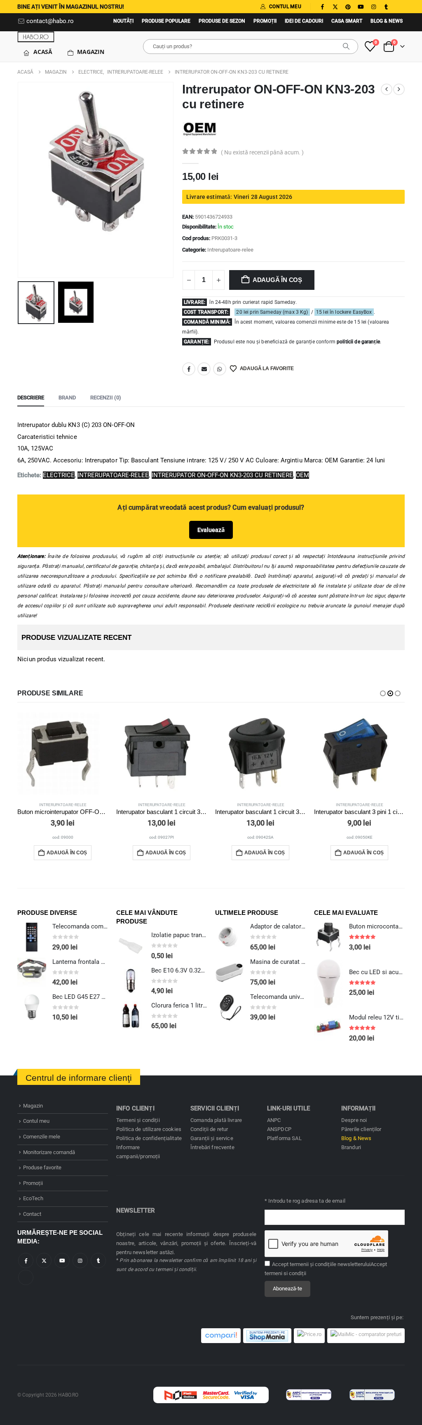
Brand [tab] (67, 397)
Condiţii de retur (209, 1129)
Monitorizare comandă (49, 1152)
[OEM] (199, 129)
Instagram (80, 1260)
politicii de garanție (358, 342)
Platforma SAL (284, 1138)
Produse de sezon (222, 21)
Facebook (188, 368)
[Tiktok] (399, 6)
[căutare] (346, 47)
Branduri (351, 1147)
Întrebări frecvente (212, 1147)
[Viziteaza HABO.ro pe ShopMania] (267, 1335)
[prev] (386, 89)
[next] (399, 89)
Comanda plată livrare (216, 1120)
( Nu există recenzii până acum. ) (262, 152)
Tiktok (25, 1277)
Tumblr (98, 1260)
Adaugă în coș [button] (67, 853)
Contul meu (36, 1121)
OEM (302, 475)
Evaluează (211, 530)
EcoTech (33, 1198)
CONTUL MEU (285, 6)
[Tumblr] (386, 6)
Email (204, 368)
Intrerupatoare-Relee (113, 475)
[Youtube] (360, 6)
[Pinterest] (347, 6)
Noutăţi (123, 21)
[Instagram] (373, 6)
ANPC (274, 1120)
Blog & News (386, 21)
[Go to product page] (62, 753)
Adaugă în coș (277, 279)
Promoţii (265, 21)
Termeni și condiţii (138, 1120)
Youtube (62, 1260)
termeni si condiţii (285, 1273)
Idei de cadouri (304, 21)
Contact (32, 1214)
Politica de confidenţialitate (149, 1138)
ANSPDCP (279, 1129)
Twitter (44, 1260)
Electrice (59, 475)
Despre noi (354, 1120)
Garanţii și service (211, 1138)
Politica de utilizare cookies (148, 1129)
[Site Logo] (35, 36)
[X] (335, 6)
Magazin (90, 52)
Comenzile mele (41, 1136)
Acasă (42, 52)
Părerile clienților (361, 1129)
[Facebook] (322, 6)
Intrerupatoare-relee (230, 250)
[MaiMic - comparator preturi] (366, 1335)
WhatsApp (219, 368)
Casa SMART (346, 21)
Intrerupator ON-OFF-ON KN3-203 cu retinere (222, 475)
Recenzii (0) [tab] (105, 397)
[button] (19, 180)
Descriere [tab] (30, 397)
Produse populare (166, 21)
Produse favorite (42, 1167)
